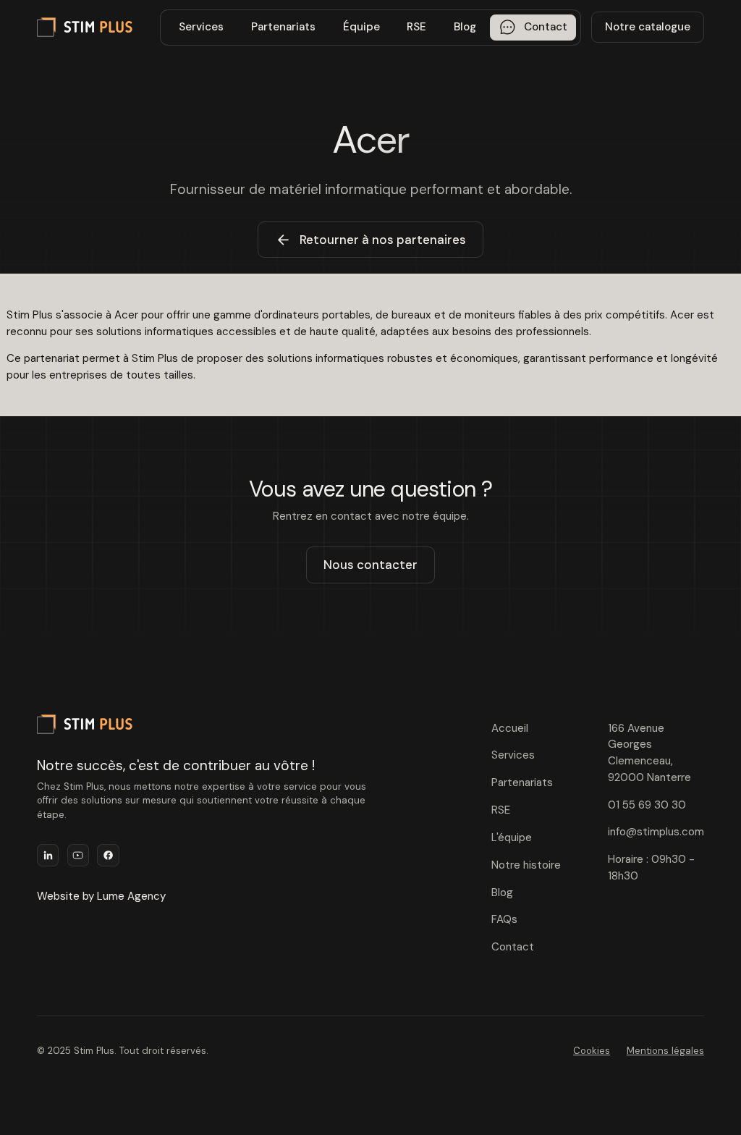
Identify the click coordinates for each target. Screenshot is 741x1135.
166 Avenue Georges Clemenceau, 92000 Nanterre (649, 753)
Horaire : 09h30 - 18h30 (651, 867)
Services (201, 27)
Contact (512, 947)
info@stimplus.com (656, 831)
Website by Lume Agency (101, 896)
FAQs (504, 919)
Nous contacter (370, 565)
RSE (416, 27)
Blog (465, 27)
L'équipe (511, 837)
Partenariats (283, 27)
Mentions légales (665, 1051)
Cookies (591, 1051)
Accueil (509, 728)
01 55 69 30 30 (647, 805)
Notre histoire (526, 865)
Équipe (361, 27)
